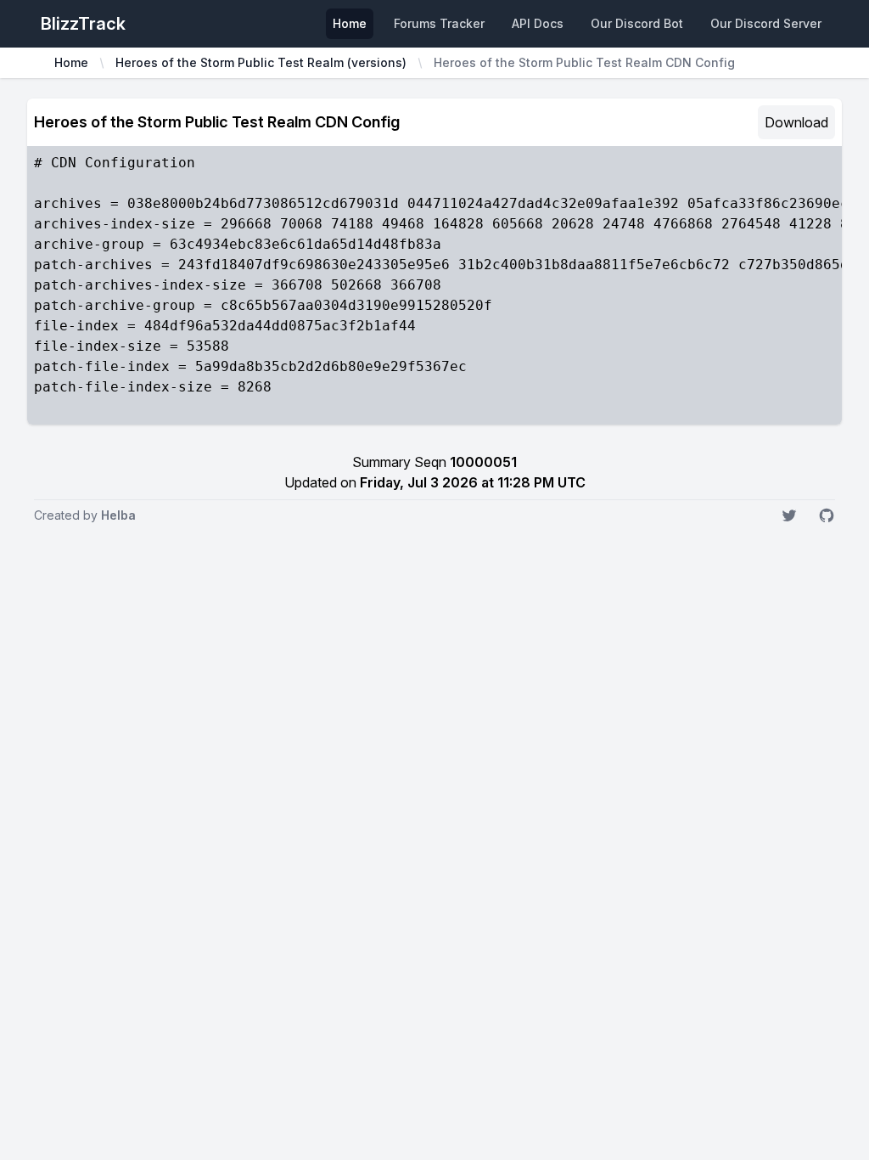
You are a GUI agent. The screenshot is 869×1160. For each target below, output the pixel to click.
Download (796, 122)
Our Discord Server (765, 23)
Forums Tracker (439, 23)
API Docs (537, 23)
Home (350, 23)
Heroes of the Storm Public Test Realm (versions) (260, 62)
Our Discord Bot (637, 23)
